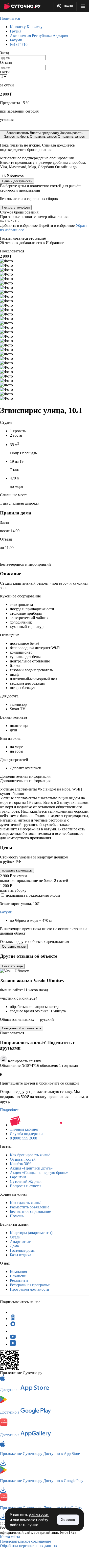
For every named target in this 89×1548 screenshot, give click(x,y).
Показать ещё (12, 966)
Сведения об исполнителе (21, 1028)
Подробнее (9, 1110)
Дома (14, 1246)
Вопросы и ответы (25, 1186)
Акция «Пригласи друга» (31, 1168)
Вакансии (18, 1276)
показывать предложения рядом (33, 895)
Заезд (4, 53)
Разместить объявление (29, 1207)
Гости (5, 72)
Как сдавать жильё (25, 1203)
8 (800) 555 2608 (23, 1138)
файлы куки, (39, 1515)
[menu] (83, 6)
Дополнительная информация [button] (25, 776)
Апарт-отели (20, 1241)
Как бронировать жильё (30, 1155)
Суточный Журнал (26, 1181)
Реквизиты (19, 1280)
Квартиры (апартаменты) (31, 1233)
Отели (15, 1237)
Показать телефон (16, 207)
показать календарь (17, 870)
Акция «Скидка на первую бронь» (39, 1172)
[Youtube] (13, 1338)
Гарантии (18, 1177)
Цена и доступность (17, 181)
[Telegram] (13, 1312)
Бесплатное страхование (30, 1211)
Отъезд (6, 62)
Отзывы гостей (23, 1159)
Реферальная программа (30, 1285)
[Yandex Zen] (13, 1344)
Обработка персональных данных (28, 1546)
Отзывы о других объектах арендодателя (34, 941)
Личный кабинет (24, 1129)
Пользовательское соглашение (25, 1541)
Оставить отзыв (14, 946)
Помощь (17, 1216)
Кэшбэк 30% (20, 1164)
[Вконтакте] (13, 1331)
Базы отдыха (20, 1255)
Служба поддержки (26, 1134)
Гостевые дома (22, 1250)
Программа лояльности (29, 1289)
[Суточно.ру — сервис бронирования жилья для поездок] (22, 6)
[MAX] (13, 1325)
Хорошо (68, 1519)
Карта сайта (10, 1537)
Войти (68, 6)
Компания (18, 1271)
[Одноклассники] (13, 1319)
